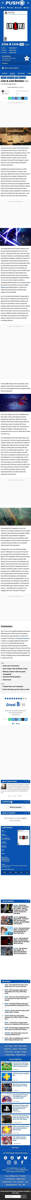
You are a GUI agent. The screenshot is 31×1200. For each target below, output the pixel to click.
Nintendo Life (14, 1176)
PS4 (2, 839)
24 (11, 923)
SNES (8, 839)
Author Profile (12, 796)
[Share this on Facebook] (16, 98)
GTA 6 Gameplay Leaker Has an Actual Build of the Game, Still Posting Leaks (16, 991)
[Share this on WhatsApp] (9, 98)
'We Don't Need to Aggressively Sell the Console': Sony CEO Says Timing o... (17, 1028)
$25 (21, 872)
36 (11, 944)
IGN (15, 1182)
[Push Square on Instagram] (9, 1162)
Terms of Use (9, 1052)
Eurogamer (20, 1182)
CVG (20, 1185)
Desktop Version (21, 1055)
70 (11, 912)
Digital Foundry (21, 1179)
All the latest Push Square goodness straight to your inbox (15, 1192)
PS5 (17, 77)
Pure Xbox (22, 1176)
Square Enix (11, 77)
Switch (5, 839)
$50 (16, 872)
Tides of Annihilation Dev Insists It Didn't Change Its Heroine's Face (17, 1039)
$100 (4, 872)
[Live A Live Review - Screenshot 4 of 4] (15, 517)
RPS (24, 1185)
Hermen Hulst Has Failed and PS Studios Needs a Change (17, 1011)
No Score (5, 63)
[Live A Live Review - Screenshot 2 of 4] (15, 237)
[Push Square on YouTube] (12, 1158)
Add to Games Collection (11, 68)
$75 (10, 872)
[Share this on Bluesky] (13, 98)
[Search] (28, 3)
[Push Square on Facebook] (22, 1162)
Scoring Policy (16, 714)
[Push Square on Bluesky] (25, 1158)
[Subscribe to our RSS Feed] (5, 1158)
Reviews (12, 73)
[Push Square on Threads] (15, 1162)
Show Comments (16, 807)
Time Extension (10, 1179)
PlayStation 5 (13, 48)
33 (11, 954)
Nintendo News (7, 1182)
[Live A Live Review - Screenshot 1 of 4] (15, 136)
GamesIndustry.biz (11, 1185)
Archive (24, 1052)
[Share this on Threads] (22, 98)
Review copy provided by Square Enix (15, 710)
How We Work (23, 1046)
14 (19, 724)
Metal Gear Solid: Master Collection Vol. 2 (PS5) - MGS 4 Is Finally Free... (16, 1017)
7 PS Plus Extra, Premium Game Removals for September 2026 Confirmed (17, 1023)
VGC (27, 1182)
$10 (27, 872)
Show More (15, 1147)
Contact (15, 1049)
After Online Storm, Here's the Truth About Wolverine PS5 (16, 1033)
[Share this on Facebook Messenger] (26, 98)
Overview (4, 73)
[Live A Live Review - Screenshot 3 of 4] (15, 403)
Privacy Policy (23, 1049)
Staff (15, 1046)
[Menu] (3, 3)
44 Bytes (18, 1170)
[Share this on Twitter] (19, 98)
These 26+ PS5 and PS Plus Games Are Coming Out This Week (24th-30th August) (17, 998)
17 (11, 934)
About (10, 1046)
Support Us (8, 1049)
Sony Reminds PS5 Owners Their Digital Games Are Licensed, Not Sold (16, 985)
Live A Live (12, 44)
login (23, 818)
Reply (20, 796)
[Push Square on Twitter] (19, 1158)
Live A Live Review (15, 81)
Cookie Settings (10, 1055)
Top (6, 1046)
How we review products (15, 712)
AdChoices (25, 1170)
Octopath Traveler (21, 638)
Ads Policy (17, 1052)
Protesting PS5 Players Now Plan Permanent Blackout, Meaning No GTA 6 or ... (17, 1005)
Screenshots (21, 73)
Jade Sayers (5, 93)
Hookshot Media (14, 1168)
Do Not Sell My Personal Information (15, 1171)
